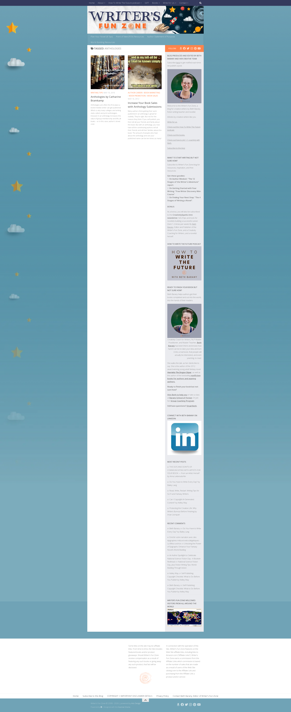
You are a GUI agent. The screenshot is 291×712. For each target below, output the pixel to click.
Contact (183, 2)
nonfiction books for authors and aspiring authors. (184, 378)
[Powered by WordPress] (101, 707)
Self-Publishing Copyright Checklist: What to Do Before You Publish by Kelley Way (183, 576)
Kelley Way (173, 573)
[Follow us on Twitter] (188, 48)
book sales (152, 96)
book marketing (152, 92)
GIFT (147, 2)
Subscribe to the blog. (176, 148)
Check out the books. (176, 135)
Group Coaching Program (182, 401)
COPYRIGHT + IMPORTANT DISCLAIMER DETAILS (129, 696)
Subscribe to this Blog (93, 696)
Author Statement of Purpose (161, 36)
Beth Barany (174, 528)
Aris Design (135, 703)
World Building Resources (103, 42)
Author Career (135, 92)
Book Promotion (137, 96)
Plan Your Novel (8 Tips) (102, 36)
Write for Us (168, 2)
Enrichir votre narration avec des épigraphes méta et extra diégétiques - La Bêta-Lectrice (183, 540)
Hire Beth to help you (177, 394)
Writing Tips (97, 92)
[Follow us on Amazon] (180, 48)
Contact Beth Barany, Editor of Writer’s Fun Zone (195, 696)
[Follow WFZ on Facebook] (184, 48)
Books (155, 2)
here (178, 62)
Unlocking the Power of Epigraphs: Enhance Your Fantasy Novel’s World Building (184, 546)
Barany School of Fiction (180, 397)
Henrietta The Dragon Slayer (179, 372)
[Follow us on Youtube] (199, 48)
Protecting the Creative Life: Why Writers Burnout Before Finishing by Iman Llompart (182, 511)
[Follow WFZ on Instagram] (191, 48)
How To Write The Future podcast (124, 2)
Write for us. (172, 122)
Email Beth (192, 406)
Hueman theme (124, 707)
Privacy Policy (162, 696)
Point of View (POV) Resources (130, 36)
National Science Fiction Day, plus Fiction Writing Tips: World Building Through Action (182, 564)
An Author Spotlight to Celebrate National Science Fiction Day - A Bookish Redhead (184, 558)
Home (92, 2)
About (100, 2)
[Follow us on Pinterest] (195, 48)
